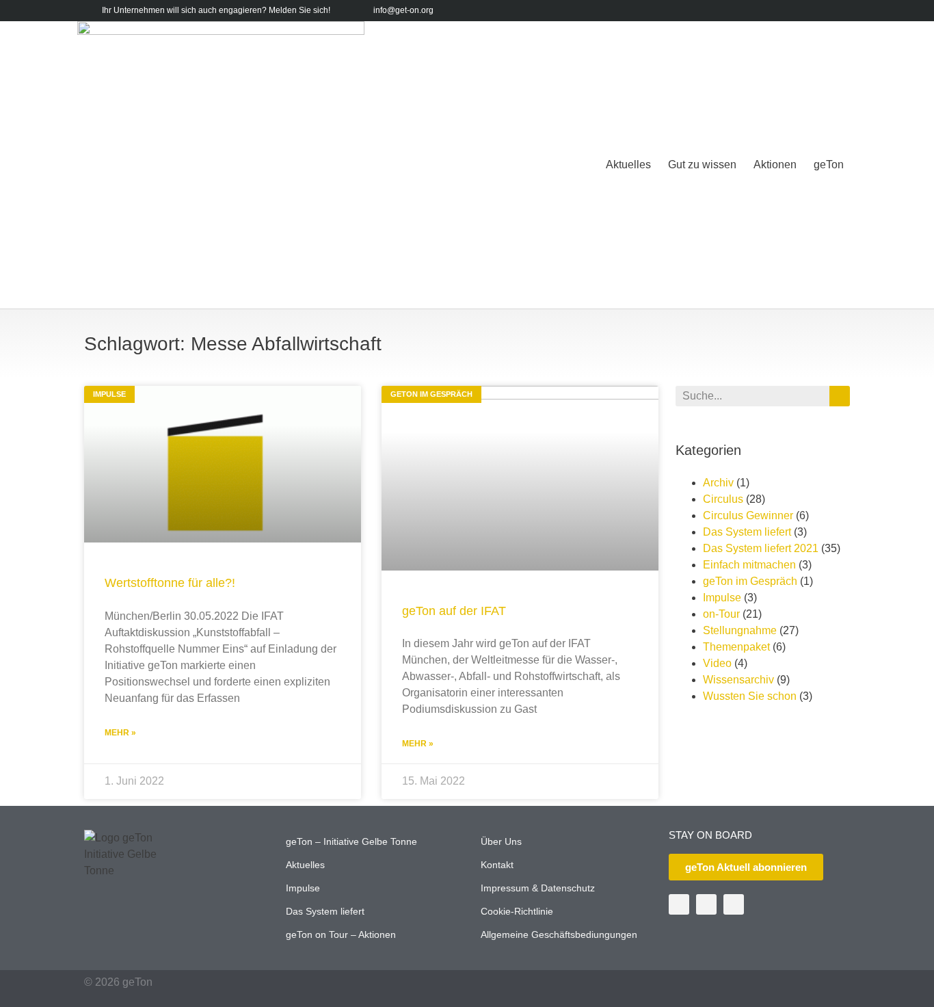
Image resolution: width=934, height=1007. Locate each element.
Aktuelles (628, 164)
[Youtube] (820, 10)
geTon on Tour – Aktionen (341, 934)
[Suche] (839, 396)
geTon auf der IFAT (454, 611)
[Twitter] (799, 10)
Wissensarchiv (738, 679)
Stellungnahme (740, 630)
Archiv (718, 482)
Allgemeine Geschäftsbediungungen (559, 934)
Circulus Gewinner (748, 515)
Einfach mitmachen (749, 565)
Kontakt (497, 864)
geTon (829, 164)
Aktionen (775, 164)
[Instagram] (841, 10)
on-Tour (721, 614)
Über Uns (501, 841)
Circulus (723, 499)
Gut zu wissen (702, 164)
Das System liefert (747, 532)
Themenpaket (736, 647)
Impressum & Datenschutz (538, 887)
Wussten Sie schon (750, 696)
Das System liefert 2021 (760, 548)
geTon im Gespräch (750, 581)
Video (717, 663)
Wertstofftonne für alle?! (170, 583)
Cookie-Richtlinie (517, 911)
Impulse (722, 597)
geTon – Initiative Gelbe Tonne (351, 841)
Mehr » (120, 732)
